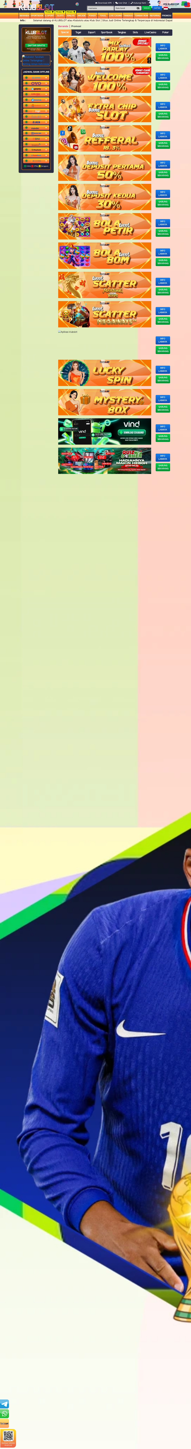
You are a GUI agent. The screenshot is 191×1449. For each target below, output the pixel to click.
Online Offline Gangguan (37, 166)
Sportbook (37, 16)
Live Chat (122, 3)
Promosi (166, 16)
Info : (23, 20)
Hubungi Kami (140, 3)
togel (103, 16)
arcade (82, 16)
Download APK (104, 3)
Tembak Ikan (141, 16)
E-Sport (49, 16)
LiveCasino (150, 32)
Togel (78, 32)
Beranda (24, 16)
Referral (155, 16)
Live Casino (115, 16)
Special (64, 32)
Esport (91, 32)
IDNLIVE (71, 16)
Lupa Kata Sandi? (158, 3)
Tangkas (128, 16)
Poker (92, 16)
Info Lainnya (162, 47)
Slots (60, 16)
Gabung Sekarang (162, 57)
